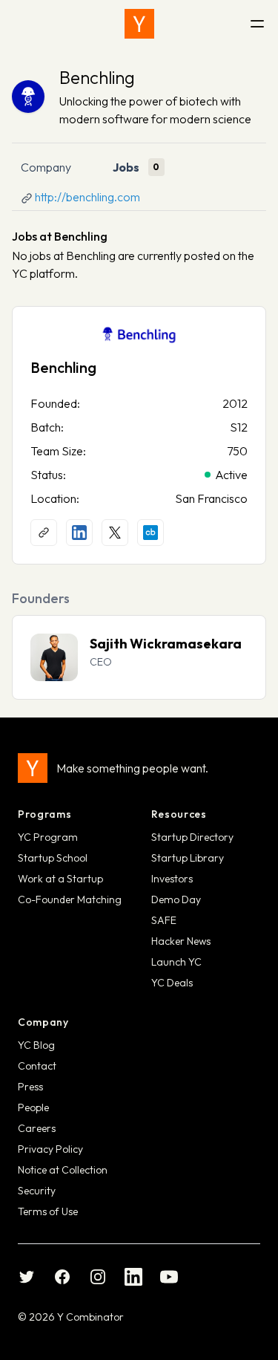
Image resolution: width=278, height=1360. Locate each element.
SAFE (163, 920)
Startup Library (187, 858)
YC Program (48, 837)
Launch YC (176, 962)
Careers (37, 1128)
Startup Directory (192, 837)
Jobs (126, 167)
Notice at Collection (62, 1170)
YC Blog (36, 1045)
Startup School (52, 858)
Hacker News (181, 941)
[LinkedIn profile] (79, 532)
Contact (37, 1066)
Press (30, 1086)
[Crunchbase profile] (150, 532)
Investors (172, 878)
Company (46, 167)
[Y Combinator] (139, 24)
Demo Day (176, 899)
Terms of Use (48, 1211)
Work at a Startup (60, 878)
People (33, 1107)
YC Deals (172, 982)
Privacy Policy (50, 1149)
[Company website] (43, 532)
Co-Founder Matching (70, 899)
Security (37, 1190)
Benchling (97, 77)
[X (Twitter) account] (115, 532)
